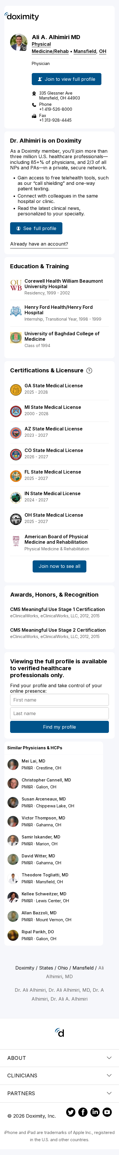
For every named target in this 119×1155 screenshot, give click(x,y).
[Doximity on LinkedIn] (95, 1113)
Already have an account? (39, 244)
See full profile (39, 229)
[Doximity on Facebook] (83, 1113)
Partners (21, 1093)
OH (102, 51)
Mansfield (85, 51)
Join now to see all (59, 566)
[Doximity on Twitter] (70, 1113)
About (16, 1058)
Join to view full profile (70, 79)
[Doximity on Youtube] (107, 1113)
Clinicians (22, 1075)
